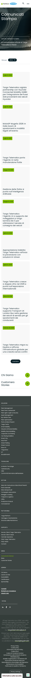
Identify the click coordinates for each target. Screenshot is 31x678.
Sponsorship (4, 582)
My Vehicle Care (6, 417)
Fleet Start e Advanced (8, 410)
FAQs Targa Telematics (8, 539)
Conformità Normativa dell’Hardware (12, 473)
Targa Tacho (5, 424)
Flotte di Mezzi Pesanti (7, 422)
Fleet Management (7, 408)
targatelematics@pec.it (17, 630)
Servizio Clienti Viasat (7, 535)
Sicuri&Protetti (5, 454)
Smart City (4, 438)
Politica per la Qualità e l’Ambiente (15, 666)
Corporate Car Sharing (8, 433)
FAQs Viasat (4, 541)
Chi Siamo (4, 572)
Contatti (3, 544)
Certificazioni (5, 579)
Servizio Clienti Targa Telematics (11, 532)
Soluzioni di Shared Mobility (9, 429)
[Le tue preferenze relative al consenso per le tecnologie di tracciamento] (28, 675)
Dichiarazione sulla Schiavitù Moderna (15, 655)
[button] (15, 671)
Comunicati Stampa (7, 556)
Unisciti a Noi (5, 593)
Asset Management (7, 415)
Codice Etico (15, 651)
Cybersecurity (5, 469)
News (2, 558)
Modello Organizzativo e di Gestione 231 (15, 659)
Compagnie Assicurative (8, 492)
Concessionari (5, 504)
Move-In (3, 447)
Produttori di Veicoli (7, 501)
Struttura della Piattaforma (9, 520)
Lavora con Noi (5, 575)
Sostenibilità (4, 577)
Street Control (5, 445)
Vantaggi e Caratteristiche (9, 518)
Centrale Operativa (7, 537)
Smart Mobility (5, 427)
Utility (2, 499)
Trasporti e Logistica (7, 497)
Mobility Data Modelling (8, 431)
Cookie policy (15, 648)
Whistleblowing (14, 657)
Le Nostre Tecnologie (7, 466)
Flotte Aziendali (5, 487)
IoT (2, 452)
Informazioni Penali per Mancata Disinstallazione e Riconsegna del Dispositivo (15, 661)
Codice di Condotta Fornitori (14, 653)
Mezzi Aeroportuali (6, 490)
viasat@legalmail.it (22, 641)
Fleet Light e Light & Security (9, 413)
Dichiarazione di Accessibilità (15, 664)
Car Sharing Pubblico (7, 436)
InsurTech (4, 440)
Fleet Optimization (6, 420)
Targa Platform (5, 516)
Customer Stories (6, 560)
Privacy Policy (15, 646)
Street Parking (5, 443)
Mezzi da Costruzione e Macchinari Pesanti (14, 485)
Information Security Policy (15, 649)
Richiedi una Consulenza (8, 591)
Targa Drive (4, 450)
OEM (2, 471)
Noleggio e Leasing (6, 494)
